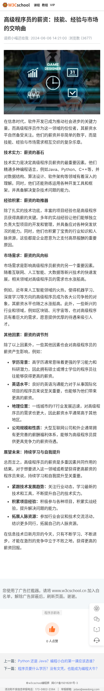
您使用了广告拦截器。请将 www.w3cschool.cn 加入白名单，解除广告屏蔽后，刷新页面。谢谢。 (51, 593)
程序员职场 (52, 613)
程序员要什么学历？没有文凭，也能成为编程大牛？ (58, 668)
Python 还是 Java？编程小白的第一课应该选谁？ (57, 661)
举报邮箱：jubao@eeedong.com (80, 689)
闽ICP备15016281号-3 (64, 683)
